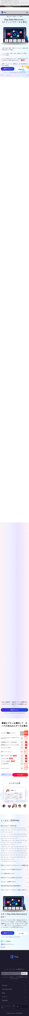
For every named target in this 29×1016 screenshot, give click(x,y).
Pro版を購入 (20, 775)
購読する (24, 973)
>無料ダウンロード (6, 775)
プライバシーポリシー (6, 1006)
